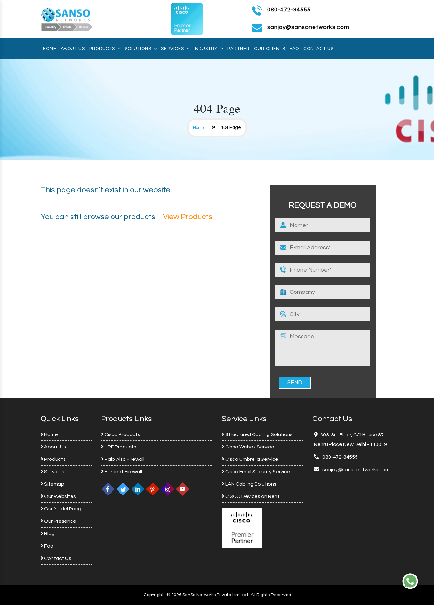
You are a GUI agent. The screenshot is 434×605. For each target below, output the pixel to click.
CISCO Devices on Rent (252, 496)
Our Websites (59, 496)
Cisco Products (122, 434)
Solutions (138, 48)
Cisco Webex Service (249, 446)
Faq (294, 48)
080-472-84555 (289, 10)
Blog (49, 533)
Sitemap (53, 484)
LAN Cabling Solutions (250, 484)
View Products (188, 217)
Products (102, 48)
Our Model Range (64, 508)
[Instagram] (167, 489)
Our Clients (269, 48)
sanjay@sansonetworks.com (356, 469)
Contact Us (318, 48)
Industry (206, 48)
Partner (238, 48)
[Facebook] (108, 489)
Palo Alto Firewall (124, 459)
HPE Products (120, 446)
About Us (73, 48)
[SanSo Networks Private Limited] (67, 18)
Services (172, 48)
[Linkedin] (138, 489)
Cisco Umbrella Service (251, 459)
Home (49, 48)
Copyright (154, 595)
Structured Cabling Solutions (258, 434)
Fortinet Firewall (123, 471)
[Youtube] (182, 489)
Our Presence (59, 521)
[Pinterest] (152, 489)
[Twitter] (123, 489)
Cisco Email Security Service (257, 471)
